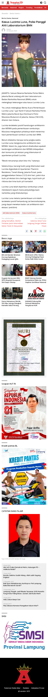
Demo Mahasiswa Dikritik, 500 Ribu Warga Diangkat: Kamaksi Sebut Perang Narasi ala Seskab (11, 303)
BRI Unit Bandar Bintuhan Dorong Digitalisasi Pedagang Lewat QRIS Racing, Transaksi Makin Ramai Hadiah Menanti (11, 257)
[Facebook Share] (26, 231)
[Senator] (14, 3)
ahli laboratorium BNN (11, 213)
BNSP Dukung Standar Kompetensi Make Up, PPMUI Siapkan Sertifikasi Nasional (35, 280)
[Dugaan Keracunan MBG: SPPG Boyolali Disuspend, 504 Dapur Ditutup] (12, 270)
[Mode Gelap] (41, 3)
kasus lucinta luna (29, 213)
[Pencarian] (45, 3)
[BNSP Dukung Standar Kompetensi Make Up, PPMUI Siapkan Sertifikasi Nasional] (35, 270)
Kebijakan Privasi (37, 688)
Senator (8, 29)
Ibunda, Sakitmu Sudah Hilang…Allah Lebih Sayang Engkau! (22, 576)
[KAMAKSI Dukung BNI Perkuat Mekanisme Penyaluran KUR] (35, 293)
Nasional (15, 18)
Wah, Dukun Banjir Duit (11, 600)
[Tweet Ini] (31, 231)
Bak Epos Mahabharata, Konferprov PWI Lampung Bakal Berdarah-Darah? (22, 584)
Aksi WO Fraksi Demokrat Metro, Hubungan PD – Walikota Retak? (21, 568)
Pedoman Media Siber (12, 688)
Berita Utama (6, 18)
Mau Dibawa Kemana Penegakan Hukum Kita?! (20, 606)
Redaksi (26, 688)
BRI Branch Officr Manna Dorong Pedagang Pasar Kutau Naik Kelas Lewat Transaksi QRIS (34, 257)
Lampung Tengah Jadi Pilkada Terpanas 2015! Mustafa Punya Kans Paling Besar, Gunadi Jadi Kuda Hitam (23, 593)
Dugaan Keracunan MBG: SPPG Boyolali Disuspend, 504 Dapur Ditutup (11, 280)
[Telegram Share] (40, 231)
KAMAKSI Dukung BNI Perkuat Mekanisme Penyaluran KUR (33, 303)
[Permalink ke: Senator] (3, 30)
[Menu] (3, 3)
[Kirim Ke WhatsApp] (44, 231)
